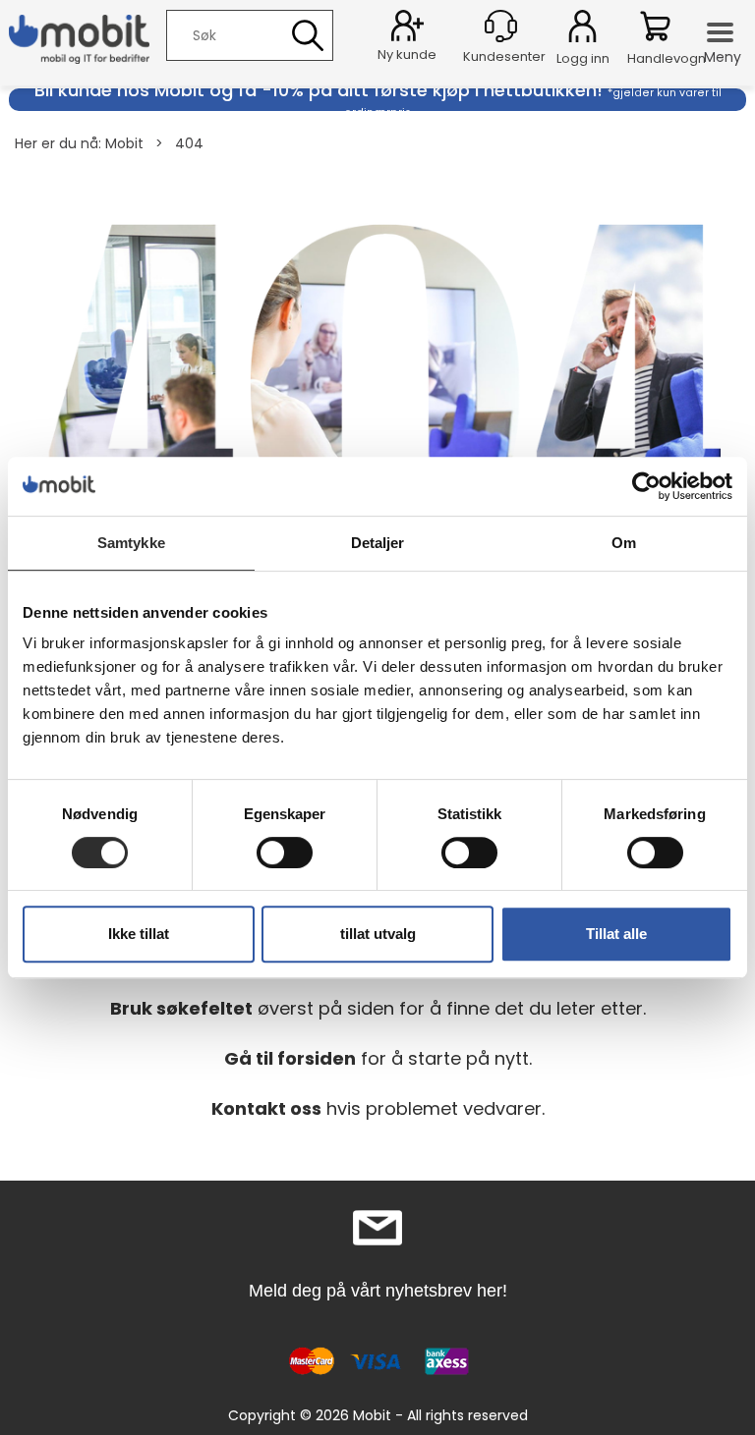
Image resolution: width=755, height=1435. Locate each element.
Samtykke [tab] (131, 542)
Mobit (124, 143)
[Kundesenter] (501, 26)
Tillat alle (616, 933)
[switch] (285, 852)
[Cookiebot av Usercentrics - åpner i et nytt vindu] (646, 486)
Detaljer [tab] (378, 542)
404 (189, 143)
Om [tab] (623, 542)
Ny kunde (407, 54)
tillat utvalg (378, 933)
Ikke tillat (138, 933)
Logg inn (582, 29)
